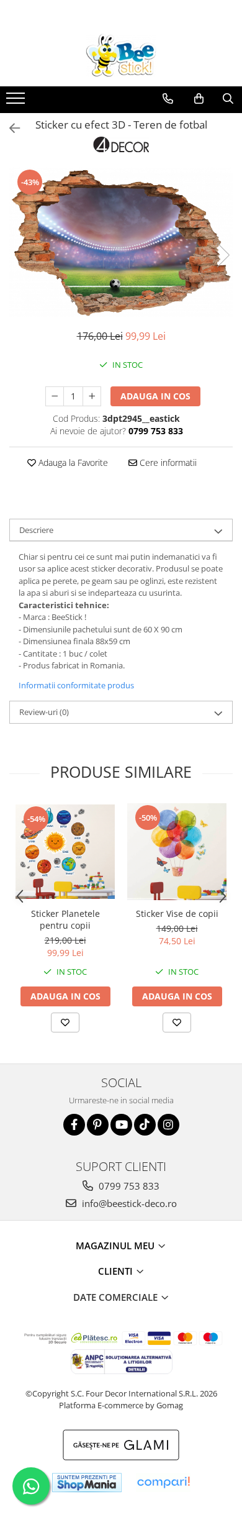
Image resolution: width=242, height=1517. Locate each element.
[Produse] (17, 102)
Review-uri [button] (44, 712)
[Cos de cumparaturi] (199, 98)
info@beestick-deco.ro (128, 1203)
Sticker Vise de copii (177, 913)
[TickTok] (145, 1125)
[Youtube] (121, 1125)
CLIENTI (116, 1271)
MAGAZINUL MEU (116, 1245)
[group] (121, 242)
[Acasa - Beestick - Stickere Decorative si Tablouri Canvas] (121, 55)
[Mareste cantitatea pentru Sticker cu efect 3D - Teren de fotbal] (92, 396)
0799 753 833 (127, 1186)
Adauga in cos (155, 396)
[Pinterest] (98, 1125)
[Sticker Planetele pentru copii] (65, 851)
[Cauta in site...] (228, 98)
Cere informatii (167, 462)
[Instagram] (168, 1125)
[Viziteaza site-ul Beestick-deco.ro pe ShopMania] (87, 1482)
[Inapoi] (9, 128)
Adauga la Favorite (72, 462)
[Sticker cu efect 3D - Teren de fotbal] (121, 242)
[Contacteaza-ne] (168, 98)
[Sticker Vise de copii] (176, 851)
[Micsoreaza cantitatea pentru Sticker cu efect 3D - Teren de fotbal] (54, 396)
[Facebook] (74, 1125)
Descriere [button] (36, 529)
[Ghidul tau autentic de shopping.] (163, 1482)
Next (223, 255)
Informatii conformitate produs (76, 685)
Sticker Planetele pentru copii (65, 919)
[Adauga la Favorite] (65, 1022)
